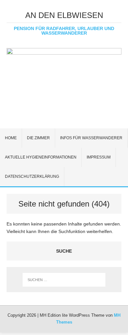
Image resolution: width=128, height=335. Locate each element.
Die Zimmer (38, 138)
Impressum (99, 157)
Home (11, 138)
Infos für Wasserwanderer (91, 138)
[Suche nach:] (64, 280)
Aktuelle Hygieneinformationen (40, 157)
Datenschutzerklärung (32, 176)
